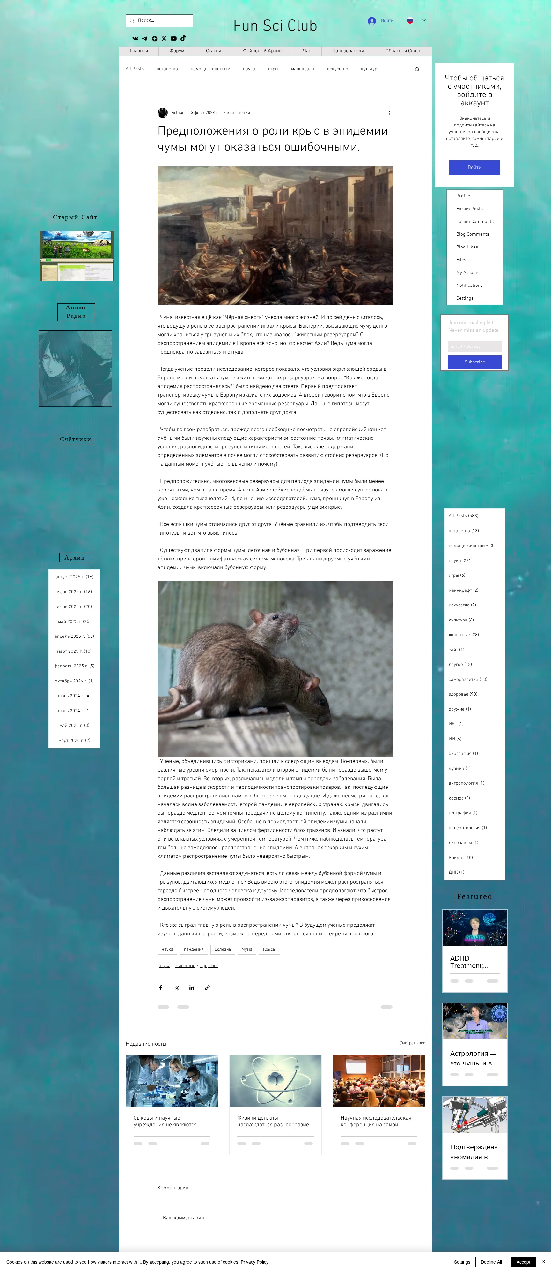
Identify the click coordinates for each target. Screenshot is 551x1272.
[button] (417, 69)
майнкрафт (302, 69)
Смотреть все (412, 1043)
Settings (465, 298)
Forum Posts (469, 209)
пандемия (194, 949)
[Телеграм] (145, 38)
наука (249, 69)
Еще (365, 69)
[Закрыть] (543, 1262)
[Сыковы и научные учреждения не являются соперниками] (172, 1081)
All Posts (135, 69)
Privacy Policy (254, 1262)
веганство (167, 69)
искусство (337, 69)
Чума (247, 949)
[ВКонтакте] (135, 38)
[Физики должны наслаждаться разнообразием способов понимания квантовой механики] (276, 1081)
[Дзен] (154, 38)
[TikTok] (183, 38)
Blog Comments (472, 234)
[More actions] (389, 113)
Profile (463, 196)
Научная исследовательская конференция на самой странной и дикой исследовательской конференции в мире (376, 1121)
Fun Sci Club (275, 26)
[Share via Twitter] (176, 988)
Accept (523, 1262)
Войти (474, 167)
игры (273, 69)
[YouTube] (173, 38)
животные (185, 966)
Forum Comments (475, 222)
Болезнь (223, 949)
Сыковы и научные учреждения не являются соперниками (165, 1121)
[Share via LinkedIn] (192, 988)
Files (461, 260)
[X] (164, 38)
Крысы (269, 949)
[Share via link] (207, 988)
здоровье (209, 966)
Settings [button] (462, 1262)
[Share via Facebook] (161, 988)
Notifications (469, 285)
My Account (468, 273)
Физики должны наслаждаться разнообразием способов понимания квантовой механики (274, 1121)
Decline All (491, 1262)
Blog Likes (467, 247)
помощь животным (210, 69)
